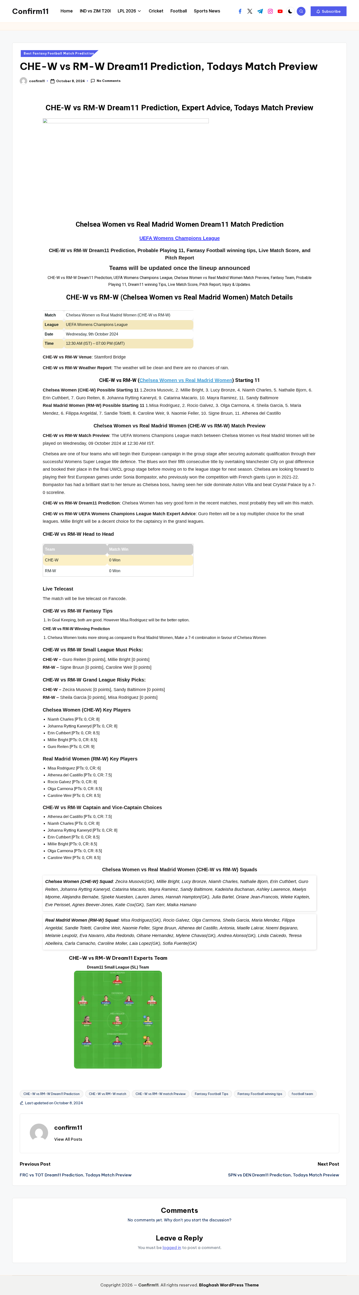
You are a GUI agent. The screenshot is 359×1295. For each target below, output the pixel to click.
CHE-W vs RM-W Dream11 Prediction (51, 1094)
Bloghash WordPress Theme (229, 1285)
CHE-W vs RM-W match (107, 1094)
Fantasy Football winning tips (260, 1094)
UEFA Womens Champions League (179, 238)
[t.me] (260, 11)
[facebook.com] (240, 11)
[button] (328, 11)
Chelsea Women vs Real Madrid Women (185, 380)
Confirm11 (30, 11)
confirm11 (68, 1127)
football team (302, 1094)
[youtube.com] (280, 11)
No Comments (109, 81)
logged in (172, 1247)
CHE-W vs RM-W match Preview (161, 1094)
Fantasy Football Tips (211, 1094)
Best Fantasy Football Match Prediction (59, 53)
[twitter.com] (250, 11)
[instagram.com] (270, 11)
